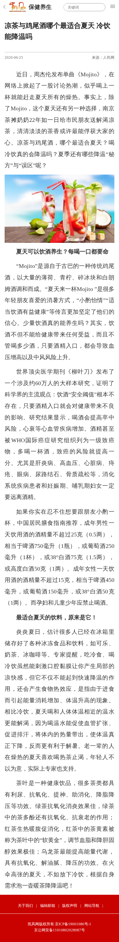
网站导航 (91, 905)
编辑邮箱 (47, 905)
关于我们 (25, 905)
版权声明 (69, 905)
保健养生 (40, 7)
